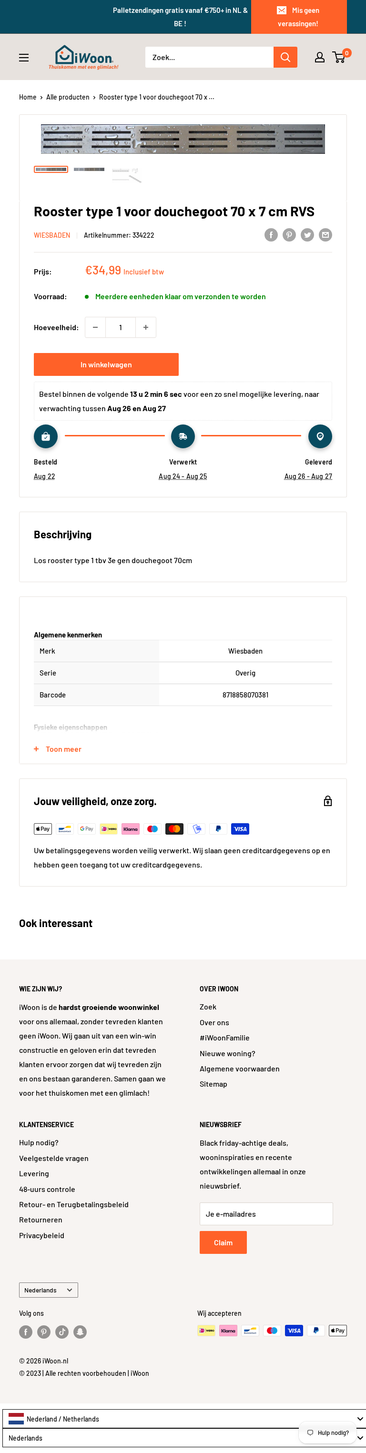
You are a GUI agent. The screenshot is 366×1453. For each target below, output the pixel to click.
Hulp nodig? (39, 1142)
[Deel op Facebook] (271, 234)
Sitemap (213, 1083)
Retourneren (40, 1219)
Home (28, 97)
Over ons (214, 1022)
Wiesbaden (52, 235)
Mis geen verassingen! (298, 17)
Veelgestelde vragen (54, 1157)
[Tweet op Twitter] (307, 234)
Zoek (208, 1006)
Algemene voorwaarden (240, 1068)
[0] (339, 57)
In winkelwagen (106, 364)
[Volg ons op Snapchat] (80, 1331)
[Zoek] (285, 57)
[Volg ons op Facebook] (25, 1331)
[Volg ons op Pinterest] (44, 1331)
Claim (223, 1242)
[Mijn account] (320, 57)
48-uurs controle (47, 1188)
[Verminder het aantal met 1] (95, 327)
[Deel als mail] (325, 234)
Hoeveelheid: (56, 327)
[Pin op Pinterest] (289, 234)
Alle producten (68, 97)
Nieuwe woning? (227, 1053)
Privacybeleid (41, 1235)
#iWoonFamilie (225, 1037)
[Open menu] (24, 57)
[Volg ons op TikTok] (62, 1331)
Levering (34, 1173)
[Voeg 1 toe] (146, 327)
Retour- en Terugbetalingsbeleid (74, 1204)
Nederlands (40, 1290)
